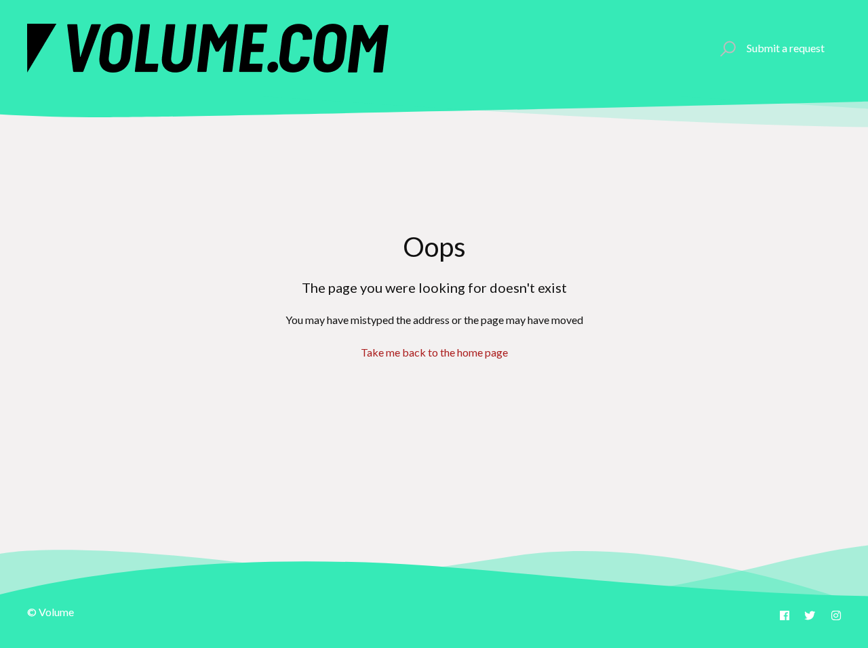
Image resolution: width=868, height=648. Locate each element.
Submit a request (786, 47)
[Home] (208, 48)
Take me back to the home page (434, 352)
